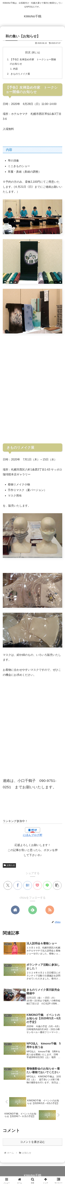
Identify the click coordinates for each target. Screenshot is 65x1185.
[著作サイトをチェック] (15, 910)
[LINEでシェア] (47, 885)
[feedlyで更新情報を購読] (32, 910)
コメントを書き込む (32, 1141)
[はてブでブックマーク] (27, 885)
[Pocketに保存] (37, 885)
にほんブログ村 (32, 834)
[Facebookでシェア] (17, 885)
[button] (57, 885)
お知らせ (11, 865)
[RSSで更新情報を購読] (49, 910)
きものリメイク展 (20, 73)
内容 (15, 68)
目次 (28, 52)
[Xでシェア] (7, 885)
